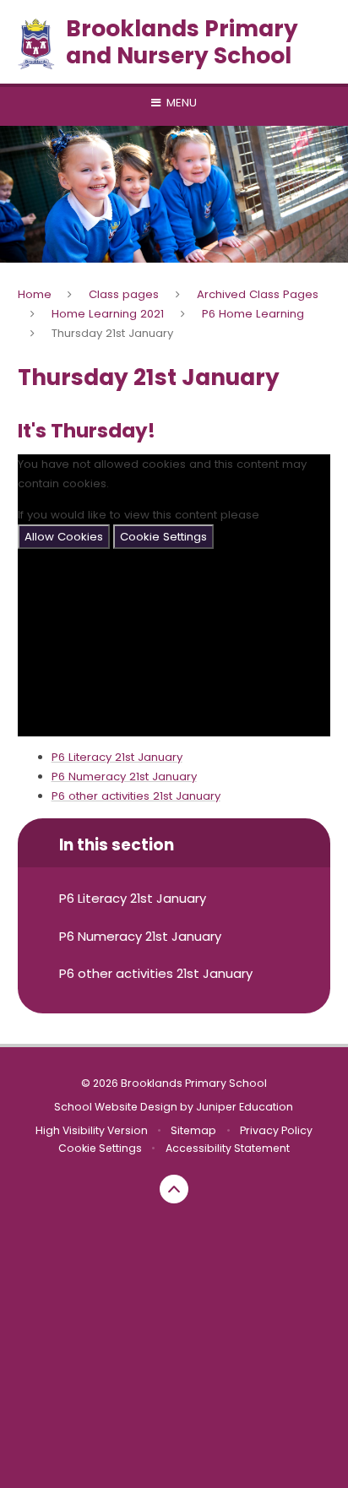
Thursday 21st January (112, 333)
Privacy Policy (276, 1130)
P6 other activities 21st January (136, 796)
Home (35, 294)
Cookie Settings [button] (100, 1148)
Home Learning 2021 (108, 314)
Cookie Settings (163, 537)
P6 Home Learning (253, 314)
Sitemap (193, 1130)
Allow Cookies (63, 537)
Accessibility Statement (228, 1148)
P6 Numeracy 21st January (124, 776)
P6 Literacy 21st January (117, 757)
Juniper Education (244, 1107)
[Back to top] (174, 1189)
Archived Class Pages (257, 294)
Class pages (124, 294)
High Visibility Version (91, 1130)
